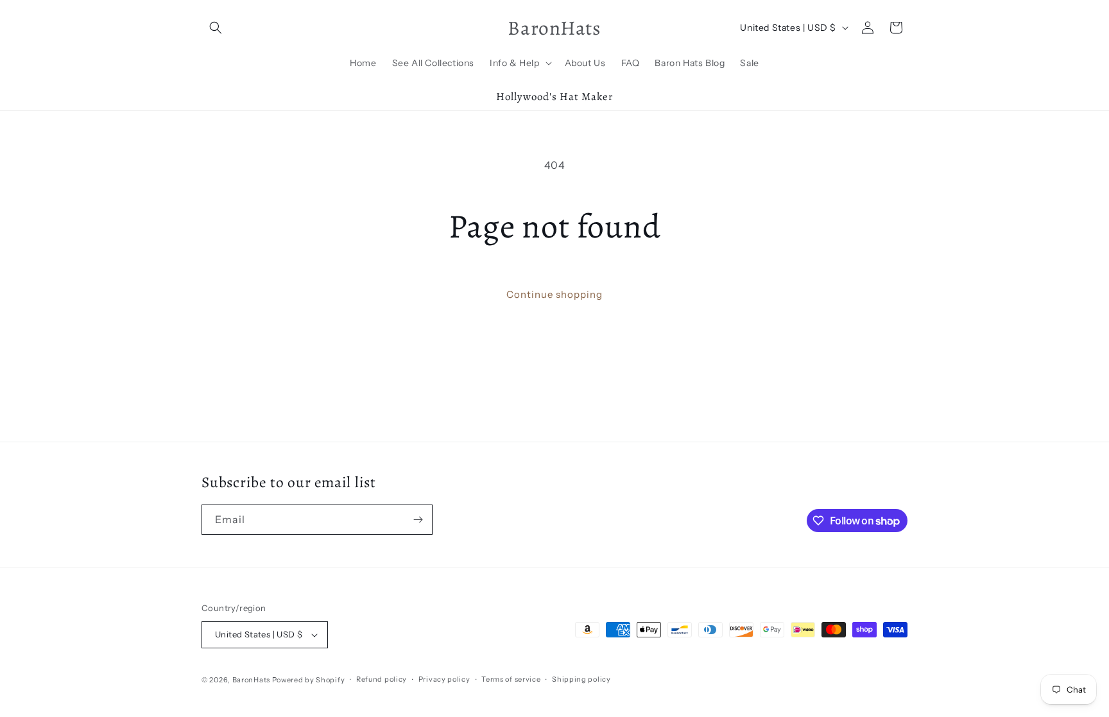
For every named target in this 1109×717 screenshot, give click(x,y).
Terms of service (510, 679)
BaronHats (251, 679)
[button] (216, 27)
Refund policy (381, 679)
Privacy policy (444, 679)
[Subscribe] (418, 520)
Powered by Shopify (308, 679)
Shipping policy (581, 679)
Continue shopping (554, 294)
